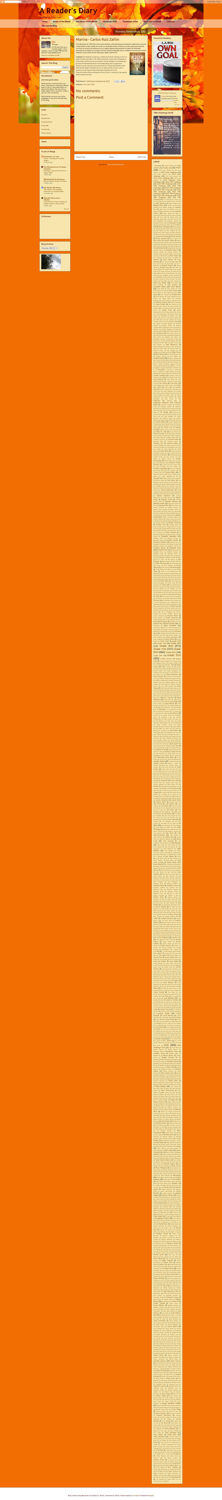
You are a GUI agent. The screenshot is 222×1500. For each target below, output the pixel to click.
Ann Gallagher (164, 275)
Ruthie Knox (162, 1284)
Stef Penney (163, 1380)
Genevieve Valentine (159, 627)
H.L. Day (171, 665)
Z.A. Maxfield (160, 1479)
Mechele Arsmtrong (159, 1098)
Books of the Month (62, 21)
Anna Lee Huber (159, 283)
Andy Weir (175, 267)
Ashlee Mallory (157, 308)
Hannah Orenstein (160, 669)
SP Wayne (178, 1376)
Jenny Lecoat (168, 771)
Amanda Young (157, 254)
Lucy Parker (160, 1027)
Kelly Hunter (172, 912)
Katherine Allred (158, 885)
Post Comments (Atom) (116, 164)
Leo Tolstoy (165, 976)
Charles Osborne (176, 420)
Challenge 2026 (110, 21)
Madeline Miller (173, 1053)
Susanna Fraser (173, 1411)
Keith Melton (165, 908)
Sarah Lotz (177, 1317)
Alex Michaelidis (158, 221)
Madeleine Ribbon (158, 1051)
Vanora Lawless (173, 1458)
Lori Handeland (176, 1011)
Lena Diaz (172, 974)
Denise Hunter (174, 509)
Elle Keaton (171, 559)
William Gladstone (173, 1471)
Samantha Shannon (172, 1295)
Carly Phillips (168, 387)
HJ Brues (158, 694)
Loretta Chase (165, 1010)
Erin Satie (168, 592)
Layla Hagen (165, 969)
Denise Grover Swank (160, 509)
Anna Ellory (164, 281)
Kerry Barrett (177, 922)
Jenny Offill (177, 771)
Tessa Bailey (158, 1434)
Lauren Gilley (169, 963)
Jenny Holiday (157, 771)
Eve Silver (159, 598)
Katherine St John (172, 893)
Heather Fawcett (176, 678)
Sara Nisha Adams (168, 1311)
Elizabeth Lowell (158, 553)
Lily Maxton (172, 986)
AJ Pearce (173, 215)
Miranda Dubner (167, 1136)
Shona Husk (165, 1365)
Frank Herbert (157, 617)
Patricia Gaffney (167, 1195)
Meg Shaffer (163, 1100)
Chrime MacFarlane (169, 433)
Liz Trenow (164, 1004)
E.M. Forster (177, 527)
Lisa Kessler (157, 998)
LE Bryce (166, 971)
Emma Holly (164, 581)
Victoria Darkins (157, 1463)
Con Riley (178, 460)
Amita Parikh (163, 255)
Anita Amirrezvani (158, 273)
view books (177, 104)
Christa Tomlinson (175, 435)
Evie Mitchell (165, 600)
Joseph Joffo (157, 821)
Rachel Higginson (173, 1226)
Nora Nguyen (171, 1177)
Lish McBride (157, 1002)
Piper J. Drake (164, 1214)
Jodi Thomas (169, 804)
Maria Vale (170, 1067)
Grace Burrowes (171, 637)
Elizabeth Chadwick (160, 542)
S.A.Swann (173, 1286)
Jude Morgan (177, 825)
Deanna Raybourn (163, 496)
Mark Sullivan (166, 1077)
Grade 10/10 (164, 641)
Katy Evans (159, 903)
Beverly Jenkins (158, 350)
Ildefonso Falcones (166, 698)
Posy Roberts (177, 1218)
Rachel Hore (157, 1228)
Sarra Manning (157, 1328)
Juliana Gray (169, 837)
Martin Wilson (170, 1082)
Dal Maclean (177, 478)
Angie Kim (176, 271)
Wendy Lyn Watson (168, 1469)
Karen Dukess (174, 858)
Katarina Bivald (165, 870)
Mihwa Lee (159, 1127)
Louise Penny (169, 1019)
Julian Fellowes (157, 837)
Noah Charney (165, 1175)
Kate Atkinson (177, 870)
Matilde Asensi (164, 1092)
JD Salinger (167, 746)
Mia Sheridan (172, 1115)
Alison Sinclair (176, 236)
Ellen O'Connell (161, 563)
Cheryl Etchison (176, 430)
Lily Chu (164, 986)
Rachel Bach (163, 1224)
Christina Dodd (173, 439)
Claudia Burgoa (174, 455)
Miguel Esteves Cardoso (173, 1125)
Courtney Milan (170, 472)
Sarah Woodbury (173, 1324)
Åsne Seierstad (167, 312)
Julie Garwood (168, 841)
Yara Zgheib (177, 1475)
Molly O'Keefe (170, 1142)
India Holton (167, 699)
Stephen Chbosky (173, 1390)
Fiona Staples (175, 610)
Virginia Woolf (159, 1465)
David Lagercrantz (167, 490)
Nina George (163, 1173)
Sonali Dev (172, 1370)
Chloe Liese (157, 434)
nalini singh (168, 1150)
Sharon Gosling (166, 1349)
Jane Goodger (169, 734)
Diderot (165, 517)
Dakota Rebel (167, 478)
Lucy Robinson (170, 1027)
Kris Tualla (169, 939)
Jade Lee (178, 719)
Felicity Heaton (164, 606)
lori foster (166, 1011)
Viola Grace (177, 1464)
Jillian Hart (156, 790)
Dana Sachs (165, 482)
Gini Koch (156, 635)
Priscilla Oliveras (160, 1220)
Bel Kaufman (163, 335)
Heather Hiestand (174, 680)
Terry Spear (157, 1432)
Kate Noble (175, 878)
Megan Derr (174, 1100)
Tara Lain (156, 1427)
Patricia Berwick (167, 1193)
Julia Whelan (174, 835)
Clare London (171, 453)
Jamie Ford (168, 728)
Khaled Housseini (171, 926)
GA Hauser (163, 621)
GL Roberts (174, 635)
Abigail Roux (158, 205)
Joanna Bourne (165, 798)
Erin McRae (175, 590)
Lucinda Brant (175, 1021)
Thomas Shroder (158, 1438)
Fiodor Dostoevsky (158, 608)
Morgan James (176, 1144)
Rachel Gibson (174, 1224)
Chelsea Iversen (164, 430)
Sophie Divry (169, 1374)
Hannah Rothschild (173, 669)
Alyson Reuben (174, 244)
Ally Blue (161, 242)
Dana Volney (175, 482)
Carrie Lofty (175, 393)
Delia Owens (175, 505)
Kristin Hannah (165, 945)
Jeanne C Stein (157, 751)
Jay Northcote (177, 742)
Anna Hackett (174, 281)
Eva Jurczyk (166, 596)
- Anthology (157, 166)
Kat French (164, 868)
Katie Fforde (171, 899)
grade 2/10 (176, 641)
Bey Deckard (171, 350)
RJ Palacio (175, 1257)
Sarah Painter (157, 1323)
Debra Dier (171, 503)
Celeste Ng (175, 414)
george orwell (167, 629)
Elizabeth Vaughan (165, 557)
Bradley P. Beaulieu (173, 358)
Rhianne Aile (159, 1249)
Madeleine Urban (172, 1051)
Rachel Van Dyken (166, 1230)
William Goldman (158, 1473)
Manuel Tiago (177, 1059)
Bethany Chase (170, 346)
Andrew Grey (164, 267)
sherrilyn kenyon (159, 1361)
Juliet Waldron (169, 850)
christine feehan (172, 443)
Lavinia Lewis (168, 967)
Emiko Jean (164, 567)
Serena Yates (170, 1343)
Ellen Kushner (177, 561)
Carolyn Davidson (165, 393)
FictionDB (44, 126)
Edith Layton (166, 530)
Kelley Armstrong (158, 910)
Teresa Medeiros (170, 1429)
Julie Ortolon (161, 845)
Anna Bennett (177, 277)
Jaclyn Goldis (167, 715)
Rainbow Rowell (162, 1234)
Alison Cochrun (160, 234)
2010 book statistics (165, 170)
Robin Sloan (167, 1266)
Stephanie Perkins (174, 1386)
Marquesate (170, 1079)
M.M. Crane (175, 1042)
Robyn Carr (168, 1268)
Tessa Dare (171, 1434)
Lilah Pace (164, 984)
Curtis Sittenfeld (167, 476)
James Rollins (177, 726)
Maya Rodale (175, 1096)
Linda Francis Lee (174, 988)
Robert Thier (168, 1262)
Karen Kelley (170, 860)
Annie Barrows (160, 296)
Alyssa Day (156, 246)
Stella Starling (157, 1382)
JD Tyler (175, 746)
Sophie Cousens (158, 1374)
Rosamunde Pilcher (175, 1272)
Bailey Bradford (168, 323)
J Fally (165, 707)
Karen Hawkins (158, 860)
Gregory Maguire (165, 661)
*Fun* (178, 168)
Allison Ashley (169, 240)
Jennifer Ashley (159, 761)
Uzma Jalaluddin (174, 1452)
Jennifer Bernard (174, 761)
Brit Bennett (164, 366)
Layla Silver (156, 971)
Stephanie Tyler (173, 1388)
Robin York (159, 1268)
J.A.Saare (166, 711)
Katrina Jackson (167, 901)
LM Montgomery (174, 1005)
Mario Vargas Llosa (167, 1073)
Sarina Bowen (172, 1326)
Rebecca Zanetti (172, 1243)
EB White (167, 528)
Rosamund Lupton (161, 1272)
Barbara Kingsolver (167, 329)
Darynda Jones (171, 488)
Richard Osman (161, 1253)
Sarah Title (167, 1323)
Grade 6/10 (166, 645)
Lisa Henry (165, 996)
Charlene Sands (167, 418)
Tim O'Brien (162, 1440)
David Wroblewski (175, 492)
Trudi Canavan (170, 1450)
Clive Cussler (170, 457)
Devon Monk (157, 511)
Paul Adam (164, 1201)
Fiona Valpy (156, 612)
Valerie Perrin (174, 1456)
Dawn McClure (159, 493)
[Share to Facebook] (122, 81)
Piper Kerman (175, 1214)
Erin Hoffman (177, 587)
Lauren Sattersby (164, 965)
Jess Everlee (159, 777)
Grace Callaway (158, 639)
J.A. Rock (158, 711)
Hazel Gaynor (158, 676)
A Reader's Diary (68, 10)
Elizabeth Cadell (158, 540)
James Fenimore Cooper (164, 724)
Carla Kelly (174, 383)
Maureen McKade (158, 1094)
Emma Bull (176, 575)
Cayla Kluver (172, 410)
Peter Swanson (170, 1210)
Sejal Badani (177, 1340)
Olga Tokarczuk (160, 1181)
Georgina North (164, 633)
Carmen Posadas (165, 389)
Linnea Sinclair (158, 992)
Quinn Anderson (171, 1220)
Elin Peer (162, 534)
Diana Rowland (170, 513)
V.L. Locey (167, 1454)
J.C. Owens (175, 711)
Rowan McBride (158, 1278)
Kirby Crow (171, 936)
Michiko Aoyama (174, 1123)
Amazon (44, 115)
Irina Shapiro (174, 701)
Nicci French (157, 1164)
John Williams (175, 812)
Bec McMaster (158, 333)
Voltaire (162, 1467)
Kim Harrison (175, 930)
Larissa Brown (174, 955)
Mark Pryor (156, 1077)
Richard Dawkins (164, 1251)
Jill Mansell (164, 786)
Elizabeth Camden (172, 540)
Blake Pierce (176, 352)
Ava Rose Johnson (168, 319)
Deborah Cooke (166, 499)
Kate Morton (165, 878)
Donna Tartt (162, 521)
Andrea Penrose (167, 265)
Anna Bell (167, 277)
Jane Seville (162, 736)
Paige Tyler (166, 1185)
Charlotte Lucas (168, 426)
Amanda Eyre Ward (173, 248)
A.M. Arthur (167, 201)
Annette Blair (176, 294)
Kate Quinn (166, 880)
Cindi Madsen (171, 447)
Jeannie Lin (168, 751)
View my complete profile (50, 55)
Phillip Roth (163, 1212)
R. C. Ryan (162, 1222)
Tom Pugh (163, 1442)
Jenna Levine (163, 759)
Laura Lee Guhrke (159, 961)
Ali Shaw (158, 229)
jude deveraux (166, 825)
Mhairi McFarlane (161, 1115)
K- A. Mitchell (169, 854)
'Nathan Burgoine (169, 165)
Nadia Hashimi (157, 1150)
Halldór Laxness (166, 667)
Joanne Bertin (176, 800)
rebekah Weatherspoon (160, 1245)
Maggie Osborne (168, 1057)
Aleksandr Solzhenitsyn (160, 219)
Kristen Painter (167, 943)
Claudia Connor (158, 457)
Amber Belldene (169, 254)
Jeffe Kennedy (160, 753)
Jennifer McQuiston (159, 765)
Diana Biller (177, 511)
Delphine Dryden (173, 507)
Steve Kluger (166, 1394)
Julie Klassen (176, 843)
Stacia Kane (170, 1378)
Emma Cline (167, 577)
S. (55, 42)
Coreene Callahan (175, 468)
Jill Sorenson (174, 788)
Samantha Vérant (158, 1297)
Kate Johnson (157, 876)
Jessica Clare (157, 782)
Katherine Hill (173, 887)
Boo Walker (174, 356)
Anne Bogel (160, 288)
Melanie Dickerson (175, 1104)
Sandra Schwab (159, 1303)
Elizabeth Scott (169, 555)
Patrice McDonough (166, 1191)
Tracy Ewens (165, 1448)
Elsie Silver (156, 565)
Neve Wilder (177, 1160)
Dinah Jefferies (174, 517)
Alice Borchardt (176, 229)
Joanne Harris (161, 802)
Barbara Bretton (167, 325)
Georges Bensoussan (165, 631)
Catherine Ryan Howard (168, 408)
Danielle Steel (174, 486)
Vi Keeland (171, 1460)
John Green (159, 810)
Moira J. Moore (176, 1140)
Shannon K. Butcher (173, 1345)
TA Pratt (155, 1423)
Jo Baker (164, 794)
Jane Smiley (171, 736)
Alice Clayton (160, 230)
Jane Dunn (175, 732)
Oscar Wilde (163, 1183)
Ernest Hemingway (160, 594)
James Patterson (166, 726)
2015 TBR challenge (173, 182)
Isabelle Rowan (174, 705)
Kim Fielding (164, 930)
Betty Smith (163, 348)
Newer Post (80, 157)
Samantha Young (172, 1297)
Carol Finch (156, 391)
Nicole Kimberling (170, 1171)
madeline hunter (159, 1053)
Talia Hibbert (174, 1423)
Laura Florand (169, 957)
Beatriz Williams (174, 331)
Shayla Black (158, 1355)
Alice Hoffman (171, 230)
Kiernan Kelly (164, 928)
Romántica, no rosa (51, 156)
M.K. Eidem (159, 1042)
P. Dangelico (174, 1183)
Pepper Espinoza (158, 1210)
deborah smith (158, 503)
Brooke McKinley (174, 367)
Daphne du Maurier (158, 488)
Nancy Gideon (170, 1152)
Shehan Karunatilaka (159, 1357)
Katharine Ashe (158, 883)
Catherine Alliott (171, 400)
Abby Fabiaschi (173, 203)
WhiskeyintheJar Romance (54, 179)
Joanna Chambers (162, 800)
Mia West (162, 1117)
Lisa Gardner (172, 994)
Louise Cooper (176, 1017)
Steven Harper (161, 1396)
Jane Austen (156, 732)
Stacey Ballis (159, 1378)
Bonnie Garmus (161, 356)
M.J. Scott (178, 1040)
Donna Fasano (170, 519)
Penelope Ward (167, 1206)
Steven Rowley (173, 1396)
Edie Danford (157, 530)
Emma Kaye (175, 581)
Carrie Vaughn (157, 395)
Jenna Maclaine (174, 759)
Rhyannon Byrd (170, 1249)
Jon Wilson (177, 813)
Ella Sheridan (177, 557)
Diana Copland (160, 513)
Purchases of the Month (86, 21)
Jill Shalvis (164, 788)
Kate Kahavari (170, 876)
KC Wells (172, 906)
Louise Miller (159, 1019)
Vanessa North (158, 1458)
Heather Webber (170, 682)
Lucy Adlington (157, 1023)
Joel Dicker (165, 806)
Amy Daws (168, 257)
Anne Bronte (171, 288)
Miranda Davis (168, 1135)
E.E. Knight (167, 527)
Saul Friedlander (167, 1330)
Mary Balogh (161, 1086)
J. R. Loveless (169, 709)
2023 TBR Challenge (173, 193)
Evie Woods (175, 600)
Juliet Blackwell (168, 848)
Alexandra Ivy (173, 223)
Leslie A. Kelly (171, 978)
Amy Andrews (157, 257)
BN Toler (169, 354)
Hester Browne (166, 692)
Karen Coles (163, 858)
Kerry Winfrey (167, 924)
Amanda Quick (171, 250)
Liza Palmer (174, 1004)
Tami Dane (166, 1425)
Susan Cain (157, 1401)
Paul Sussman (174, 1201)
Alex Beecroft (174, 219)
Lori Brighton (177, 1009)
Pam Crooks (175, 1185)
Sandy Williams (158, 1305)
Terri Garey (163, 1431)
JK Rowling (174, 790)
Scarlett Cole (174, 1334)
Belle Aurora (157, 337)
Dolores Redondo (158, 519)
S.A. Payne (163, 1286)
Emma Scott (171, 583)
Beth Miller (165, 342)
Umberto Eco (163, 1452)
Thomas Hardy (173, 1436)
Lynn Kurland (171, 1035)
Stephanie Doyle (161, 1384)
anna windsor (172, 285)
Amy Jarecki (165, 261)
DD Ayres (178, 493)
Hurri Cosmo (170, 695)
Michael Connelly (173, 1117)
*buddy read (167, 168)
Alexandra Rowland (158, 225)
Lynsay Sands (161, 1039)
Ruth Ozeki (163, 1282)
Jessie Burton (171, 784)
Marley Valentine (160, 1079)
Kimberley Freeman (175, 932)
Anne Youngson (164, 294)
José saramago (173, 819)
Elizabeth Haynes (159, 548)
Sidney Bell (175, 1365)
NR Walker (177, 1179)
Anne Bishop (176, 287)
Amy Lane (174, 262)
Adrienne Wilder (157, 211)
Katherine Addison (172, 883)
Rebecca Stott (177, 1241)
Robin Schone (157, 1266)
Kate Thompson (158, 882)
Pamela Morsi (168, 1187)
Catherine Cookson (166, 404)
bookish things (158, 358)
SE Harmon (156, 1338)
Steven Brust (177, 1394)
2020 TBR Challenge (165, 190)
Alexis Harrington (164, 227)
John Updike (165, 812)
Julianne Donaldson (164, 839)
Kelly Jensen (174, 914)
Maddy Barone (173, 1049)
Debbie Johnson (168, 497)
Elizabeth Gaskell (174, 544)
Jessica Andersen (161, 780)
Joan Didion (172, 796)
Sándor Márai (168, 1299)
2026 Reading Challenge (167, 93)
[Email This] (115, 81)
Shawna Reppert (160, 1353)
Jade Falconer (168, 719)
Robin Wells (177, 1266)
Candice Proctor (174, 377)
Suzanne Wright (165, 1417)
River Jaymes (165, 1257)
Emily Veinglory (164, 573)
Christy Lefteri (170, 445)
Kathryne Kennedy (158, 899)
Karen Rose (172, 862)
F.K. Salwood (171, 602)
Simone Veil (169, 1368)
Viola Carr (167, 1463)
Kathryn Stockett (173, 897)
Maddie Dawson (158, 1049)
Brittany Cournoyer (161, 367)
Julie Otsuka (171, 845)
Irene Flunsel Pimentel (161, 701)
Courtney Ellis (157, 472)
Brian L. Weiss (157, 364)
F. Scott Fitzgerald (158, 602)
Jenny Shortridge (160, 773)
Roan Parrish (157, 1258)
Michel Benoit (169, 1119)
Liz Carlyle (174, 1002)
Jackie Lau (156, 715)
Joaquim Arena (174, 802)
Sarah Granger (157, 1317)
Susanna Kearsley (159, 1413)
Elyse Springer (168, 565)
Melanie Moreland (158, 1107)
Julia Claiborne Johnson (172, 831)
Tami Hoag (175, 1425)
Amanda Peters (158, 250)
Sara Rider (165, 1313)
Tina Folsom (172, 1440)
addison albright (167, 207)
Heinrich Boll (174, 684)
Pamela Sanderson (167, 1189)
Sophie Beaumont (174, 1372)
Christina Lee (158, 443)
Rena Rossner (174, 1245)
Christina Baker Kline (172, 437)
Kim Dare (173, 928)
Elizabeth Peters (173, 553)
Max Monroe (171, 1094)
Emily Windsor (175, 573)
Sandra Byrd (165, 1301)
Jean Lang (166, 747)
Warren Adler (157, 1469)
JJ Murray (165, 790)
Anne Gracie (173, 291)
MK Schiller (173, 1138)
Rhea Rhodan (177, 1247)
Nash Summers (169, 1156)
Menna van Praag (166, 1111)
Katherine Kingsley (172, 889)
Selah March (159, 1342)
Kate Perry (156, 880)
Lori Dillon (158, 1011)
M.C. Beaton (167, 1041)
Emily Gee (171, 569)
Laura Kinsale (163, 959)
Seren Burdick (160, 1343)
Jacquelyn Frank (166, 717)
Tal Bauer (164, 1423)
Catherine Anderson (161, 403)
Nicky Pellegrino (161, 1168)
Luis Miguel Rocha (173, 1029)
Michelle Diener (164, 1121)
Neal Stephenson (176, 1158)
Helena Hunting (157, 690)
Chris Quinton (164, 435)
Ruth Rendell (172, 1282)
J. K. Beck (159, 709)
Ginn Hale (165, 635)
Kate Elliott (176, 874)
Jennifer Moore (173, 765)
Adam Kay (171, 205)
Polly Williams (177, 1216)
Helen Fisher (157, 686)
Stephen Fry (157, 1392)
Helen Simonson (174, 688)
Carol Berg (175, 389)
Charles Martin (164, 420)
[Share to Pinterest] (124, 81)
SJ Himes (178, 1368)
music (178, 1146)
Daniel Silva (165, 484)
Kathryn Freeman (158, 895)
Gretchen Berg (176, 661)
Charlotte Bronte (168, 424)
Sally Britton (156, 1291)
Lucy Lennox (167, 1025)
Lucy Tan (163, 1029)
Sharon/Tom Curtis (165, 1351)
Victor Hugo (163, 1462)
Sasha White (169, 1328)
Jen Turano (175, 755)
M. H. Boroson (174, 1038)
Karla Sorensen (169, 866)
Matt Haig (175, 1092)
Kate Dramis (166, 874)
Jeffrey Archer (171, 753)
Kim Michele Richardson (160, 932)
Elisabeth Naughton (169, 536)
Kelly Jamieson (162, 914)
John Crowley (177, 808)
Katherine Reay (158, 893)
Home (45, 21)
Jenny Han (175, 769)
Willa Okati (162, 1471)
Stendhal (166, 1382)
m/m (166, 1045)
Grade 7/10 (159, 649)
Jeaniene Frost (161, 749)
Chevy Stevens (174, 431)
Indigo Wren (177, 699)
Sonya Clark (162, 1372)
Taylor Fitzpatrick (174, 1427)
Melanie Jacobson (173, 1105)
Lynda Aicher (177, 1033)
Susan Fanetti (161, 1405)
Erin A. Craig (158, 587)
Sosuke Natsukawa (166, 1376)
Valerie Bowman (161, 1456)
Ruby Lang (169, 1280)
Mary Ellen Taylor (158, 1088)
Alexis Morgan (177, 227)
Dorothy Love (161, 525)
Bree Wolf (165, 360)
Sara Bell (176, 1307)
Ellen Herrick (166, 561)
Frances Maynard (158, 615)
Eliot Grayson (171, 534)
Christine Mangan (158, 445)
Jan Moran (164, 730)
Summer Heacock (165, 1399)
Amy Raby (170, 263)
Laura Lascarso (174, 959)
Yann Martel (167, 1475)
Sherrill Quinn (173, 1359)
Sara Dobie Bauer (158, 1309)
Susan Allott (175, 1399)
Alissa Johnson (161, 238)
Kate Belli (171, 872)
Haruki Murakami (172, 674)
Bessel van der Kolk (159, 341)
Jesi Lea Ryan (176, 775)
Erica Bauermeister (175, 585)
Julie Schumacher (170, 847)
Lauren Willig (175, 965)
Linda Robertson (158, 990)
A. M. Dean (166, 199)
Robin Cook (163, 1264)
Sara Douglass (171, 1309)
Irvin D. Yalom (157, 703)
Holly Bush (167, 694)
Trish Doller (159, 1450)
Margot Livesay (164, 1065)
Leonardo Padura (176, 976)
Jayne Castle (173, 744)
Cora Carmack (161, 466)
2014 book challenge (161, 178)
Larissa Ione (157, 957)
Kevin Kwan (159, 926)
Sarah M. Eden (160, 1319)
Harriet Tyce (159, 674)
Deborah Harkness (171, 501)
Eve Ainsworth (177, 596)
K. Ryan (178, 854)
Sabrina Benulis (168, 1288)
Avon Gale (174, 322)
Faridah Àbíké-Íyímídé (168, 604)
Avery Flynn (164, 321)
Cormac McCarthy (161, 470)
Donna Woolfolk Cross (174, 521)
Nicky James (176, 1166)
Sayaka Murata (176, 1332)
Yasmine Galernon (160, 1477)
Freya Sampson (170, 619)
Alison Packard (163, 236)
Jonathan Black (160, 815)
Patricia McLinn (166, 1197)
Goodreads (45, 129)
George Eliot (156, 629)
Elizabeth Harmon (173, 546)
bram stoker (156, 360)
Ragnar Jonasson (175, 1232)
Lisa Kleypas (169, 998)
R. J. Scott (171, 1222)
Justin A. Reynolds (165, 852)
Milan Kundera (168, 1127)
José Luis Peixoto (169, 817)
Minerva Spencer (166, 1130)
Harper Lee (177, 672)
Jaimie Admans (163, 723)
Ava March (175, 318)
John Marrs (170, 810)
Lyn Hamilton (167, 1033)
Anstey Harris (166, 300)
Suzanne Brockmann (163, 1415)
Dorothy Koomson (174, 523)
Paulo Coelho (169, 1203)
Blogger (151, 1495)
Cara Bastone (158, 379)
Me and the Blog (49, 26)
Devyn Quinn (167, 511)
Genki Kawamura (173, 627)
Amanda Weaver (173, 252)
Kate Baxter (160, 872)
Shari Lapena (170, 1347)
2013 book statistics (172, 176)
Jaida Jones (170, 721)
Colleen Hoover (166, 459)
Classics (164, 455)
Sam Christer (157, 1295)
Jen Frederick (165, 755)
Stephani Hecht (176, 1382)
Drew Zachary (157, 527)
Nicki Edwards (164, 1166)
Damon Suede (160, 480)
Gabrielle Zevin (174, 621)
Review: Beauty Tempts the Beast (55, 181)
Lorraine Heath (163, 1013)
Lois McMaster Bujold (169, 1007)
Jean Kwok (156, 747)
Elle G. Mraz (160, 559)
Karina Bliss (177, 864)
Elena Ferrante (171, 532)
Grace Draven (169, 639)
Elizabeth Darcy (174, 542)
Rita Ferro (172, 1254)
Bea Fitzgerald (164, 331)
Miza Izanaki (163, 1138)
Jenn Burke (157, 757)
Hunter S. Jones (160, 695)
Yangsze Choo (157, 1475)
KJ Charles (163, 937)
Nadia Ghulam (174, 1148)
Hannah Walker (158, 670)
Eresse (164, 585)
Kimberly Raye (159, 934)
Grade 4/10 (176, 643)
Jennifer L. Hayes (173, 763)
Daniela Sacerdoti (176, 484)
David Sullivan (164, 492)
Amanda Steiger (158, 252)
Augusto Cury (174, 316)
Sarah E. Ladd (175, 1315)
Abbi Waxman (161, 203)
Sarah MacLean (173, 1319)
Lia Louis (156, 982)
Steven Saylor (157, 1397)
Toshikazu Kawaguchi (167, 1444)
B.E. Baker (156, 323)
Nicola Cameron (174, 1168)
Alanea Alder (174, 217)
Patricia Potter (177, 1197)
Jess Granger (170, 777)
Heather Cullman (164, 678)
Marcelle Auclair (160, 1061)
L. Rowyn (175, 949)
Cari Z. (172, 381)
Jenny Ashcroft (169, 767)
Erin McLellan (165, 590)
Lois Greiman (157, 1007)
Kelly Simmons (157, 916)
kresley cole (176, 937)
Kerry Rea (158, 924)
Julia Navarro (157, 833)
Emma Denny (177, 577)
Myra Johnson (161, 1148)
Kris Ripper (160, 939)
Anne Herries (157, 292)
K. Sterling (159, 856)
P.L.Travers (156, 1185)
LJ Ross (164, 1005)
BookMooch (45, 118)
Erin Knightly (171, 588)
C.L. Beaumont (176, 369)
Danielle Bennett (161, 486)
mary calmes (174, 1086)
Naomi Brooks (177, 1154)
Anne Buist (163, 290)
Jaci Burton (174, 713)
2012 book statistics (160, 174)
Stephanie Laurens (159, 1386)
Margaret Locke (157, 1063)
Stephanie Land (173, 1384)
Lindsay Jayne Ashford (172, 990)
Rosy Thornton (174, 1276)
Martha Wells (173, 1081)
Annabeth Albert (159, 287)
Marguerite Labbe (176, 1065)
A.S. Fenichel (177, 201)
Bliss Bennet (160, 354)
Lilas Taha (173, 984)
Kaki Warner (169, 856)
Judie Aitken (159, 827)
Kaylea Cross (177, 905)
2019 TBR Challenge (173, 188)
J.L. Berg (156, 713)
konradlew (135, 1495)
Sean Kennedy (168, 1338)
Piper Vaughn (157, 1216)
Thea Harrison (158, 1436)
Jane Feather (157, 734)
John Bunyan (166, 808)
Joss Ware (164, 823)
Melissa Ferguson (172, 1107)
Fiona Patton (164, 610)
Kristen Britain (167, 941)
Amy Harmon (168, 260)
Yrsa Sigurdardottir (174, 1477)
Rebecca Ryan (165, 1241)
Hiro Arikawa (177, 692)
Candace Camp (173, 375)
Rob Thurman (170, 1258)
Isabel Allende (169, 703)
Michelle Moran (176, 1121)
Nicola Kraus (157, 1170)
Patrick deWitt (170, 1199)
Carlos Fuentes (169, 385)
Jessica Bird (174, 780)
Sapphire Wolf (157, 1307)
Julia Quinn (169, 833)
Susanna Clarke (161, 1411)
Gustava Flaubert (173, 663)
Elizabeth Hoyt (175, 548)
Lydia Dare (166, 1031)
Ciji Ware (162, 447)
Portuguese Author (162, 1218)
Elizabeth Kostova (172, 552)
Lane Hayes (157, 953)
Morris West (159, 1146)
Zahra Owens (171, 1479)
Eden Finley (175, 528)
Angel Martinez (157, 269)
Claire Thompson (176, 451)
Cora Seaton (174, 466)
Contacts (170, 21)
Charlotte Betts (157, 424)
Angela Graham (169, 269)
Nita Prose (173, 1173)
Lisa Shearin (174, 1000)
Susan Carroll (169, 1401)
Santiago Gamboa (173, 1305)
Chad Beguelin (168, 416)
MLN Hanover (165, 1140)
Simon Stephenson (159, 1366)
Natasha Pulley (164, 1158)
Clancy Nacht (160, 453)
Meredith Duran (176, 1113)
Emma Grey (171, 579)
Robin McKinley (174, 1264)
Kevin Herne (177, 924)
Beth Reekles (157, 344)
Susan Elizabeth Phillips (171, 1403)
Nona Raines (160, 1177)
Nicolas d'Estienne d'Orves (171, 1170)
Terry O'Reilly (174, 1431)
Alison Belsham (176, 232)
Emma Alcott (156, 575)
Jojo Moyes (168, 814)
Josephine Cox (169, 821)
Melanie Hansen (160, 1105)
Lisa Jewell (175, 996)
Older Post (141, 157)
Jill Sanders (173, 786)
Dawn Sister (169, 493)
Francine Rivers (172, 616)
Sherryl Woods (160, 1363)
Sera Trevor (177, 1342)
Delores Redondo (158, 507)
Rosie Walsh (164, 1276)
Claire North (164, 451)
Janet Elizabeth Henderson (170, 738)
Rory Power (165, 1270)
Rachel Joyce (168, 1228)
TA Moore (176, 1421)
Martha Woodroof (158, 1082)
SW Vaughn (167, 1419)
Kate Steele (175, 880)
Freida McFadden (158, 619)
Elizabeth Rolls (157, 555)
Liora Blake (171, 992)
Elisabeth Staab (158, 538)
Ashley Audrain (169, 308)
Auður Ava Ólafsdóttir (159, 316)
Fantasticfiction (46, 122)
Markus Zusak (176, 1077)
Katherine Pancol (173, 891)
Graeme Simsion (166, 659)
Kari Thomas (168, 864)
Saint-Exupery (175, 1289)
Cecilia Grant (165, 414)
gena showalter (170, 625)
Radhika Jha (164, 1232)
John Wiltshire (157, 813)
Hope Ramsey (177, 694)
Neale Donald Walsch (163, 1160)
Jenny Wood (171, 773)
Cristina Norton (163, 474)
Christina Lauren (173, 441)
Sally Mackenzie (169, 1291)
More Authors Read (152, 21)
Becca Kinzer (170, 333)
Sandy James (173, 1303)
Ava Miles (156, 319)
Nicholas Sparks (169, 1164)
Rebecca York (160, 1243)
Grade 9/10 (171, 652)
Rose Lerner (171, 1274)
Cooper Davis (166, 464)
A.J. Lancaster (157, 201)
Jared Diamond (157, 742)
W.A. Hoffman (173, 1468)
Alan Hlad (163, 217)
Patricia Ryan (159, 1199)
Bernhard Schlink (173, 339)
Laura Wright (173, 961)
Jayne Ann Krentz (161, 743)
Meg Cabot (171, 1098)
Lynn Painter (164, 1037)
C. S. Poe (167, 369)
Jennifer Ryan (157, 767)
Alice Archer (166, 229)
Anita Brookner (170, 273)
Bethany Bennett (158, 346)
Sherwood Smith (171, 1363)
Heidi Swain (164, 684)
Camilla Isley (175, 373)
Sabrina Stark (164, 1289)
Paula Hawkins (158, 1203)
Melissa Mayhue (168, 1109)
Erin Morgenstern (158, 592)
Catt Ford (163, 410)
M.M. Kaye (156, 1045)
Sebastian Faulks (166, 1340)
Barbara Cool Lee (169, 327)
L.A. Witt (156, 951)
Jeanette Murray (176, 747)
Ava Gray (166, 318)
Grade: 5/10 (174, 655)
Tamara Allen (157, 1425)
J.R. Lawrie (164, 713)
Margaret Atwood (172, 1061)
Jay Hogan (167, 742)
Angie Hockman (165, 271)
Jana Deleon (174, 730)
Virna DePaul (170, 1466)
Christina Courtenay (159, 439)
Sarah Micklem (173, 1320)
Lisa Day (162, 994)
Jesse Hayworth (176, 778)
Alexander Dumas (172, 221)
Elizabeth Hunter (162, 550)
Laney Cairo (168, 953)
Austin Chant (157, 318)
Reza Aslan (166, 1247)
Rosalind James (176, 1270)
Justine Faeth (159, 854)
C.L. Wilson (159, 371)
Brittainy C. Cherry (175, 366)
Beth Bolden (171, 341)
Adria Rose (163, 209)
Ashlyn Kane (167, 310)
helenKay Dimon (169, 690)
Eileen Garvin (177, 530)
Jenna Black (169, 757)
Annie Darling (171, 296)
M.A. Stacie (156, 1040)
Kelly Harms (163, 912)
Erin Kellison (160, 588)
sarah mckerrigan (159, 1321)
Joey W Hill (175, 806)
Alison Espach (171, 234)
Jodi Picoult (157, 804)
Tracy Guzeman (176, 1448)
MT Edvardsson (169, 1146)
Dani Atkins (156, 484)
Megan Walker (172, 1102)
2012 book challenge (169, 172)
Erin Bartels (168, 587)
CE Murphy (164, 412)
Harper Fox (168, 672)
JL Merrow (164, 792)
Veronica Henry (158, 1460)
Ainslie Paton (163, 215)
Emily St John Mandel (167, 571)
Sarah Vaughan (176, 1323)
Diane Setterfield (168, 515)
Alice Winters (166, 232)
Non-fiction (177, 1175)
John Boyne (156, 808)
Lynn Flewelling (160, 1035)
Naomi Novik (159, 1156)
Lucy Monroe (177, 1025)
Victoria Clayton (174, 1462)
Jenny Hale (165, 769)
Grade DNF (157, 655)
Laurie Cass (157, 967)
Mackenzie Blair (174, 1047)
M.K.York (167, 1042)
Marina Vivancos (168, 1071)
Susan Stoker (165, 1409)
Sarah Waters (160, 1324)
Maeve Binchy (168, 1055)
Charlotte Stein (167, 427)
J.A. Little (178, 709)
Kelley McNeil (171, 910)
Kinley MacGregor (171, 934)
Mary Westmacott (167, 1090)
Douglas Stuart (173, 524)
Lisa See (163, 1000)
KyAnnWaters (165, 949)
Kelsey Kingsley (170, 916)
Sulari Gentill (169, 1397)
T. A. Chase (166, 1421)
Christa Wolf (159, 437)
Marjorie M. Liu (164, 1075)
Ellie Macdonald (174, 563)
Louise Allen (165, 1017)
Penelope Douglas (167, 1205)
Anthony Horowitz (162, 302)
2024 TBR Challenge (165, 195)
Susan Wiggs (176, 1409)
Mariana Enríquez (166, 1069)
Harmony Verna (157, 672)
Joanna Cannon (176, 798)
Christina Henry (158, 441)
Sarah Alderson (164, 1315)
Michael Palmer (157, 1119)
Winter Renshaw (173, 1473)
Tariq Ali (164, 1427)
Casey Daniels (168, 397)
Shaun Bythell (177, 1351)
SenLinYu (168, 1342)
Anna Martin (174, 283)
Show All (66, 209)
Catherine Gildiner (166, 406)
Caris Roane (163, 383)
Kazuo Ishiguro (161, 907)
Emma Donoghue (160, 579)
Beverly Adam (174, 348)
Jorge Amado (171, 815)
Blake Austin (165, 352)
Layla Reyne (175, 969)
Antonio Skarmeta (176, 302)
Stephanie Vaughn (158, 1390)
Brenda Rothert (163, 362)
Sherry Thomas (175, 1361)
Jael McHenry (160, 721)
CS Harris (173, 474)
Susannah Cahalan (175, 1413)
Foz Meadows (168, 612)
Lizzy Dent (156, 1005)
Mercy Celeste (164, 1113)
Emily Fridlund (160, 569)
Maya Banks (164, 1096)
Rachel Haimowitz (158, 1226)
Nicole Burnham (157, 1171)
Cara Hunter (170, 379)
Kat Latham (173, 868)
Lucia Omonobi (163, 1021)
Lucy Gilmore (177, 1023)
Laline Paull (176, 951)
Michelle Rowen (161, 1123)
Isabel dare (163, 705)
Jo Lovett (164, 796)
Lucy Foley (167, 1023)
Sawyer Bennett (164, 1332)
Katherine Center (172, 885)
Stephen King (169, 1392)
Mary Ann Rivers (164, 1084)
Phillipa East (172, 1212)
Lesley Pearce (160, 978)
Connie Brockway (161, 462)
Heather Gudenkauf (160, 680)
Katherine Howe (158, 889)
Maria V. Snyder (160, 1067)
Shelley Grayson (173, 1357)
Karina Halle (159, 866)
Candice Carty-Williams (160, 377)
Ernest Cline (177, 592)
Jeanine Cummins (173, 749)
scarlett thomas (157, 1336)
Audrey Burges (174, 314)
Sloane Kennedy (160, 1370)
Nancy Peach (166, 1154)
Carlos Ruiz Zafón (89, 84)
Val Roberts (177, 1454)
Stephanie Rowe (158, 1388)
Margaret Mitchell (169, 1063)
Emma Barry (166, 575)
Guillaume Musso (161, 663)
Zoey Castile (163, 1481)
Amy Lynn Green (158, 263)
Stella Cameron (174, 1380)
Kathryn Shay (158, 897)
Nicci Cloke (175, 1162)
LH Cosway (174, 980)
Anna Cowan (159, 279)
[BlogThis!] (117, 81)
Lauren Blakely (157, 963)
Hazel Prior (169, 676)
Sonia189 (164, 96)
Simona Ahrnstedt (173, 1366)
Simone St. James (158, 1368)
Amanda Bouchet (159, 248)
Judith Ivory (169, 827)
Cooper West (177, 464)
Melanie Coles (164, 1104)
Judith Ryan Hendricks (169, 829)
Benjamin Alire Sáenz (171, 337)
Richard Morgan (176, 1251)
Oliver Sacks (171, 1181)
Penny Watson (175, 1208)
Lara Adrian (163, 955)
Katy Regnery (170, 903)
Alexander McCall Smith (160, 223)
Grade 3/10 (161, 643)
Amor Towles (174, 256)
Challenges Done (130, 21)
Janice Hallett (174, 740)
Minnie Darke (169, 1132)
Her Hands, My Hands (52, 187)
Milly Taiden (159, 1129)
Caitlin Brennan (170, 371)
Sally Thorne (164, 1293)
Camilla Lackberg (159, 375)
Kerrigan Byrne (166, 922)
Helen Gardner (169, 686)
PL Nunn (167, 1216)
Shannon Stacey (158, 1347)
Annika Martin (166, 298)
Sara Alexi (167, 1307)
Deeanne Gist (163, 505)
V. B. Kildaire (157, 1454)
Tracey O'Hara (169, 1446)
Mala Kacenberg (166, 1059)
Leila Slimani (163, 974)
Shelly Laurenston (159, 1359)
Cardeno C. (164, 381)
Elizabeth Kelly (175, 550)
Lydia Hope (175, 1031)
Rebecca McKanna (167, 1239)
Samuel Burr (157, 1299)
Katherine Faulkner (159, 887)
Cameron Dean (165, 373)
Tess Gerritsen (170, 1433)
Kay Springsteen (165, 905)
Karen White (157, 864)
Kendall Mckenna (167, 918)
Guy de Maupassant (159, 665)
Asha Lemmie (174, 306)
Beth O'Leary (174, 342)
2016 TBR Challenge (165, 184)
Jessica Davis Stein (172, 782)
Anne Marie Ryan (169, 292)
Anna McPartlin (158, 284)
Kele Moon (175, 908)
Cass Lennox (169, 399)
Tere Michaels (157, 1428)
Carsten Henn (169, 395)
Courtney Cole (174, 470)
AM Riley (176, 246)
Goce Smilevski (158, 637)
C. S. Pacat (157, 369)
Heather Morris (157, 682)
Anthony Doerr (176, 300)
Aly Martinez (164, 244)
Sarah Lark (168, 1317)
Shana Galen (161, 1345)
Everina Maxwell (170, 598)
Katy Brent (178, 901)
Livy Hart (165, 1002)
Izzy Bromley (157, 707)
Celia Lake (156, 416)
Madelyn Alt (156, 1055)
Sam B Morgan (174, 1293)
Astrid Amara (163, 314)
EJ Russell (159, 532)
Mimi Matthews (169, 1129)
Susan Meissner (164, 1407)
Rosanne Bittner (159, 1274)
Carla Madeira (157, 385)
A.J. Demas (175, 199)
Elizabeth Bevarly (172, 538)
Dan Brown (171, 480)
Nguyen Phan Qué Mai (162, 1162)
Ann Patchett (175, 275)
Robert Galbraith (167, 1260)
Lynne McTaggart (176, 1037)
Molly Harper (159, 1142)
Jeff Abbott (178, 751)
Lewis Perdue (164, 980)
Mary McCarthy (170, 1088)
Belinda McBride (174, 335)
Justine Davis (177, 852)
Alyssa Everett (167, 246)
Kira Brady (163, 936)
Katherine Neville (158, 891)
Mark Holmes (175, 1075)
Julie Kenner (165, 843)
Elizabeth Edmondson (159, 544)
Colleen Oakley (168, 460)
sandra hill (175, 1301)
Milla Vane (178, 1127)
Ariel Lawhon (172, 304)
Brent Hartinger (174, 362)
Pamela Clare (157, 1187)
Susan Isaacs (171, 1405)
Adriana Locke (174, 209)
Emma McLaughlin (158, 583)
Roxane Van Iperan (173, 1278)
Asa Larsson (163, 306)
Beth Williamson (172, 345)
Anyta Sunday (161, 304)
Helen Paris (163, 688)
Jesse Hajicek (165, 778)
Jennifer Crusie (158, 763)
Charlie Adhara (161, 422)
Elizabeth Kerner (158, 552)
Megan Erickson (159, 1102)
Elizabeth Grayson (158, 546)
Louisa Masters (168, 1015)
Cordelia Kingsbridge (160, 468)
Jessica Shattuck (158, 784)
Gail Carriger (169, 623)
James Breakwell (176, 723)
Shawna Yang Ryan (173, 1353)
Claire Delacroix (169, 449)
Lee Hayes (163, 973)
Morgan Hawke (165, 1144)
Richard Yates (174, 1253)
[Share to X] (120, 81)
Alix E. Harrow (174, 238)
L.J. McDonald (166, 951)
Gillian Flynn (175, 633)
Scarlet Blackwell (161, 1334)
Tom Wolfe (172, 1442)
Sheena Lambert (173, 1355)
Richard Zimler (158, 1255)
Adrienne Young (169, 211)
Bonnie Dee (177, 354)
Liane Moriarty (168, 982)
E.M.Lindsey (158, 528)
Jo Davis (173, 794)
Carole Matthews (168, 391)
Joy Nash (173, 823)
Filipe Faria (174, 606)
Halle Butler (177, 667)
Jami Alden (159, 728)
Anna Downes (170, 279)
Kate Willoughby (173, 882)
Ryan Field (172, 1284)
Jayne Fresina (157, 746)
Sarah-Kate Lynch (158, 1326)
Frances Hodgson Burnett (170, 613)
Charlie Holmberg (174, 422)
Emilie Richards (175, 567)
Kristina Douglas (167, 947)
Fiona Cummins (170, 608)
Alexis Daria (170, 225)
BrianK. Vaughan (170, 364)
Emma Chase (157, 577)
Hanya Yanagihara (172, 670)
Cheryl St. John (161, 432)
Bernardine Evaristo (159, 339)
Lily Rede (163, 988)
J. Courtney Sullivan (175, 707)
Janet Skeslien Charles (160, 740)
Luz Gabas (156, 1031)
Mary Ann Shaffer (176, 1084)
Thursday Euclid (169, 1438)
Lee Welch (172, 973)
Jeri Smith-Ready (164, 775)
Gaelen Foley (157, 623)
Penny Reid (165, 1208)
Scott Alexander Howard (172, 1336)
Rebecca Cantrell (167, 1237)
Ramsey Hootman (168, 1235)
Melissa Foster (157, 1109)
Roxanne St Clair (158, 1280)
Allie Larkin (157, 240)
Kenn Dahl (168, 920)
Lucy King (158, 1025)
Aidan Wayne (167, 213)
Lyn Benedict (157, 1033)
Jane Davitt (166, 732)
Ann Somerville (157, 277)
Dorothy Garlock (160, 522)
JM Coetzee (173, 792)
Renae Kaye (157, 1247)
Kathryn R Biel (173, 895)
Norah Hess (167, 1179)
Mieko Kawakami (158, 1125)
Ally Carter (169, 242)
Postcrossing (46, 133)
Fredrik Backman (172, 618)
